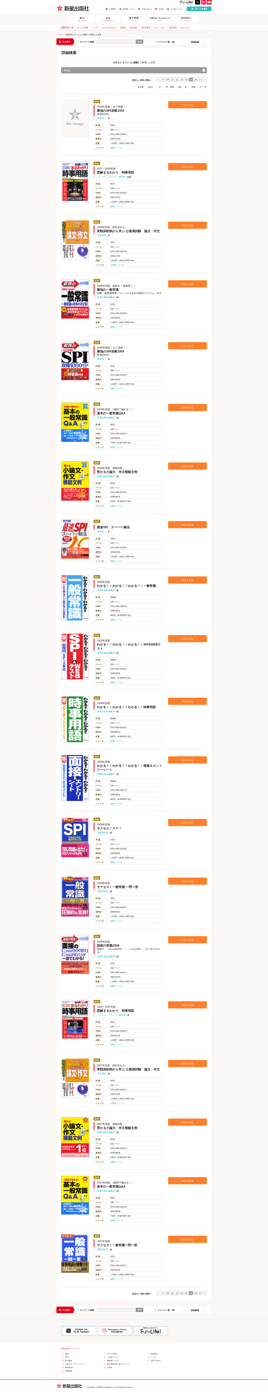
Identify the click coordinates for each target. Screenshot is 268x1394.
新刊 (67, 1354)
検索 (139, 42)
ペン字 (95, 28)
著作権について (129, 9)
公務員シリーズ (117, 265)
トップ (59, 35)
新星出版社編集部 (106, 297)
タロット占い (159, 28)
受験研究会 (102, 832)
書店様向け (69, 1367)
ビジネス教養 (82, 28)
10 (167, 79)
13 (181, 79)
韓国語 (123, 28)
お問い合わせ (147, 9)
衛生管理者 (145, 28)
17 (200, 79)
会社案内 (112, 9)
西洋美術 (173, 28)
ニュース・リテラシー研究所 (111, 177)
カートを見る (112, 1354)
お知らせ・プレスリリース (75, 1364)
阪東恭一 (101, 118)
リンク (153, 1357)
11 (172, 79)
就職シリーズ (116, 148)
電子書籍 (68, 1361)
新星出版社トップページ (70, 1348)
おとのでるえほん (109, 28)
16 (195, 79)
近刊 (67, 1357)
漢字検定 (133, 28)
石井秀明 (101, 235)
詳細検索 (195, 42)
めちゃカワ (185, 28)
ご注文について (177, 9)
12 (177, 79)
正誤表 (161, 9)
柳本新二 (101, 531)
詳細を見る (188, 105)
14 (186, 79)
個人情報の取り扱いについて (118, 1364)
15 (191, 79)
